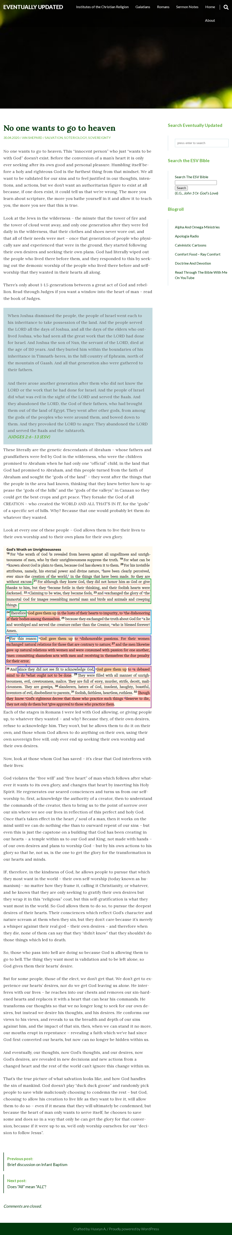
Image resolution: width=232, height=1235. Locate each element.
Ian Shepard (32, 138)
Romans (163, 7)
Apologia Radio (187, 236)
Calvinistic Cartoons (190, 245)
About (210, 20)
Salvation (54, 138)
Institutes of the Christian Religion (102, 7)
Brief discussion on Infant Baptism (37, 1161)
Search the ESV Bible (191, 177)
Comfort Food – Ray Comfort (197, 254)
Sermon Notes (187, 7)
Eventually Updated (33, 7)
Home (210, 7)
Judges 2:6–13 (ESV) (29, 436)
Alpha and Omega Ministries (197, 227)
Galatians (142, 7)
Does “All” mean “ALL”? (26, 1183)
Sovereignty (99, 138)
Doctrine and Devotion (193, 263)
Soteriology (75, 138)
